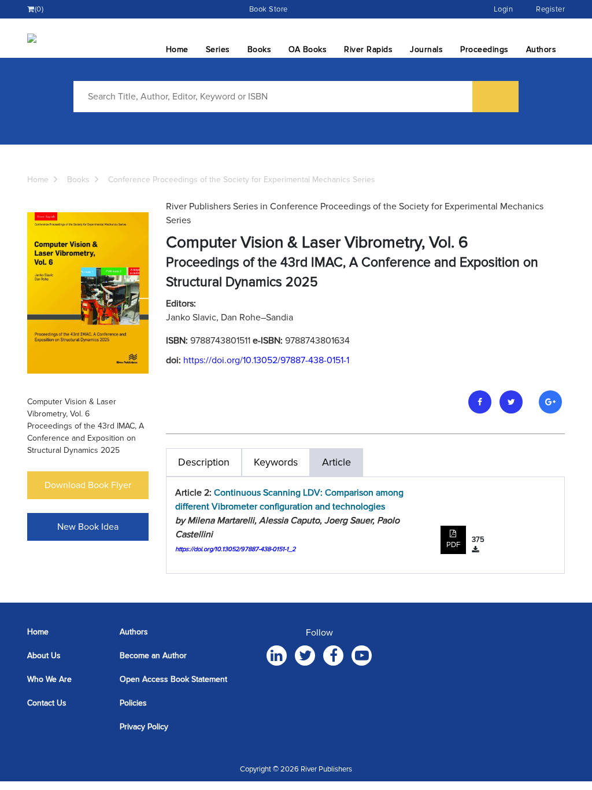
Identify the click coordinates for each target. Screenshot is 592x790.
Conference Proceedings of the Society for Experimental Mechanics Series (241, 179)
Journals (426, 49)
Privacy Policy (144, 727)
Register (550, 9)
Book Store (268, 9)
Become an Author (153, 655)
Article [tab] (336, 462)
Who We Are (49, 679)
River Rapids (368, 49)
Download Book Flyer (88, 485)
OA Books (307, 49)
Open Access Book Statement (173, 679)
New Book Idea (88, 527)
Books (259, 49)
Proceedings (484, 49)
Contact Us (46, 703)
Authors (541, 49)
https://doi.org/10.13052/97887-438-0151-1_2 (235, 549)
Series (218, 49)
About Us (44, 655)
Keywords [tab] (276, 462)
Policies (133, 703)
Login (503, 9)
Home (177, 49)
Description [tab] (204, 462)
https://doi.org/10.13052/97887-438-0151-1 (266, 360)
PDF (453, 544)
